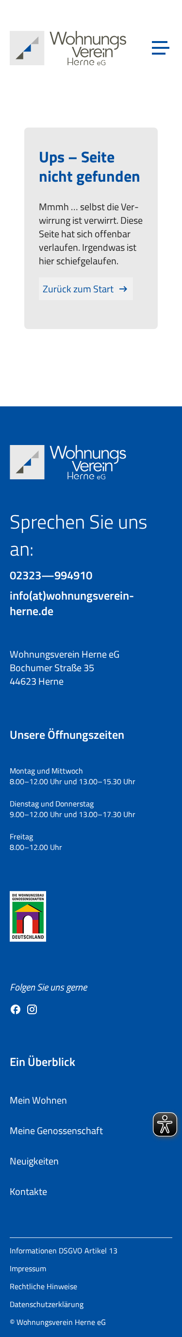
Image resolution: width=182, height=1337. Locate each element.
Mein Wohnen (38, 1100)
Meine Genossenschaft (56, 1130)
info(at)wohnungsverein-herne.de (72, 603)
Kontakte (28, 1191)
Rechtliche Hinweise (43, 1286)
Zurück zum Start (78, 288)
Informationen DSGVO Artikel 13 (63, 1250)
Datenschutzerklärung (46, 1304)
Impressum (28, 1268)
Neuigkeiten (34, 1160)
